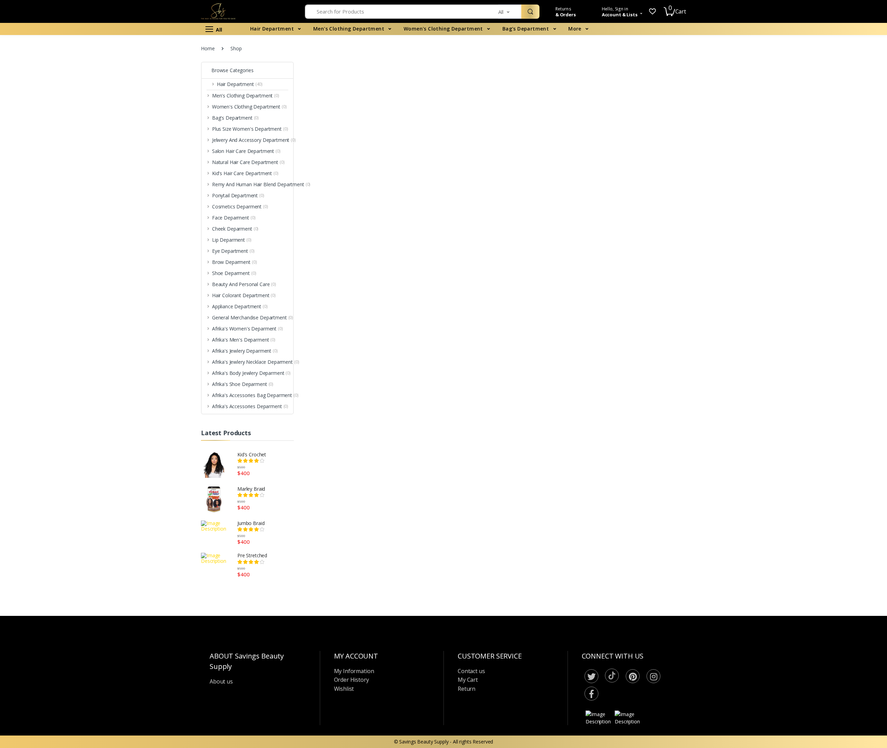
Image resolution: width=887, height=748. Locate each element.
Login (822, 123)
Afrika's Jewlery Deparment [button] (40, 341)
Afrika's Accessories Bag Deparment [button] (38, 399)
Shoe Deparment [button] (30, 259)
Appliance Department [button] (35, 294)
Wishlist (344, 689)
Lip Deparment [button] (27, 224)
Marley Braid (251, 488)
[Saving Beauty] (51, 19)
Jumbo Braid (250, 523)
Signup (845, 137)
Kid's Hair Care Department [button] (41, 146)
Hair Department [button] (29, 52)
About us (221, 681)
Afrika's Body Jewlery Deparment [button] (47, 371)
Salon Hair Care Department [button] (42, 122)
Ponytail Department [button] (34, 177)
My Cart (468, 679)
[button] (509, 12)
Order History (351, 679)
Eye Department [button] (29, 235)
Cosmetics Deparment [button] (36, 188)
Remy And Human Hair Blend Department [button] (43, 162)
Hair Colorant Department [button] (40, 282)
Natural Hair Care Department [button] (44, 134)
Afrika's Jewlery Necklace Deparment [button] (38, 356)
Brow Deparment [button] (30, 247)
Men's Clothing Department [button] (41, 64)
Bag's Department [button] (31, 87)
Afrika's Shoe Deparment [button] (38, 383)
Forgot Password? (856, 104)
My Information (354, 671)
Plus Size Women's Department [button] (46, 99)
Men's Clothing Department (349, 28)
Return (466, 689)
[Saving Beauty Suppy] (239, 11)
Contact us (471, 671)
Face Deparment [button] (29, 200)
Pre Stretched (252, 555)
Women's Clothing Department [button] (45, 75)
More (575, 28)
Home (207, 48)
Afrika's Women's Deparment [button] (43, 317)
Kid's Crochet (251, 454)
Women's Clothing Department (444, 28)
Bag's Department (526, 28)
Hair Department (272, 28)
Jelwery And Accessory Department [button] (49, 111)
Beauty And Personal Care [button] (40, 270)
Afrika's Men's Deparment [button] (39, 329)
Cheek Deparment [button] (31, 212)
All (217, 29)
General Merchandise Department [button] (48, 305)
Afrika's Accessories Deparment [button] (46, 414)
